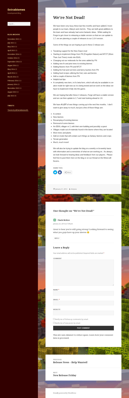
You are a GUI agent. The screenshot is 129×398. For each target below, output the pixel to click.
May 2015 (11, 47)
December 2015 (13, 39)
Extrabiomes (16, 9)
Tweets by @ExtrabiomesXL (18, 110)
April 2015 (11, 50)
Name (56, 290)
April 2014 (11, 73)
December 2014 (13, 54)
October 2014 (12, 58)
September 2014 (14, 62)
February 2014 (13, 81)
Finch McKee (64, 220)
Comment (57, 258)
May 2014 (11, 69)
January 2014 (12, 84)
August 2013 (12, 92)
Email (56, 300)
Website (56, 309)
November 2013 (13, 88)
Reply (57, 238)
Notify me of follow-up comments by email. (72, 319)
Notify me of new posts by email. (68, 323)
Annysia (74, 189)
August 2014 (12, 65)
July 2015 (11, 43)
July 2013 (11, 96)
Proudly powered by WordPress (64, 393)
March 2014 (12, 77)
